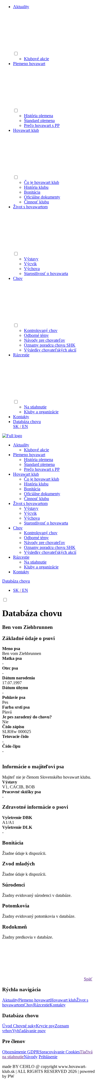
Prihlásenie (48, 1056)
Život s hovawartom (30, 206)
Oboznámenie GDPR (20, 1052)
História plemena (38, 115)
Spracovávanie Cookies (59, 1052)
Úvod (7, 1026)
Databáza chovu (27, 421)
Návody (31, 1056)
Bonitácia (32, 192)
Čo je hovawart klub (41, 182)
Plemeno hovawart (29, 63)
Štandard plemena (39, 120)
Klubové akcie (36, 58)
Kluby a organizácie (41, 412)
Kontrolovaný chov (40, 330)
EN (25, 426)
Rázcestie (21, 355)
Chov (18, 278)
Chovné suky (24, 1026)
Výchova (32, 268)
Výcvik (30, 263)
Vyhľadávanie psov (29, 1030)
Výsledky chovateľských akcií (50, 350)
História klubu (36, 187)
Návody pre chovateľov (44, 340)
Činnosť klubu (36, 202)
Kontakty (21, 416)
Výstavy (31, 259)
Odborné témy (36, 335)
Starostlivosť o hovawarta (46, 273)
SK (16, 426)
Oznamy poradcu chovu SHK (49, 345)
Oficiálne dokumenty (42, 197)
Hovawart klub (26, 130)
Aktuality (21, 6)
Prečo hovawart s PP (42, 125)
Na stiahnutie (35, 407)
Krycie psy (45, 1026)
